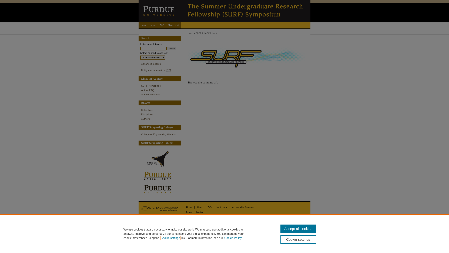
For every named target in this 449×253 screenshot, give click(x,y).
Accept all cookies (298, 229)
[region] (224, 233)
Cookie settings (170, 237)
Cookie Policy (233, 237)
